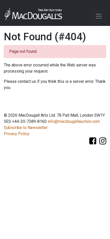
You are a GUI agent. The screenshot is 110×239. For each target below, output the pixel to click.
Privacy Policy (16, 133)
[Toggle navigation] (99, 16)
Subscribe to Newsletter (26, 127)
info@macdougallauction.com (74, 121)
